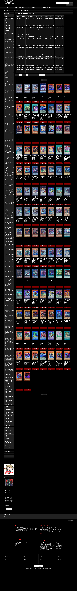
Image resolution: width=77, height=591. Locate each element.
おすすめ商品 (24, 559)
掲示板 (41, 559)
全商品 (6, 15)
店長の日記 (7, 505)
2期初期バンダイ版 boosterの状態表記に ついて (9, 457)
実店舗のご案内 (7, 451)
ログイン (6, 559)
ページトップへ (71, 520)
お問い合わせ (59, 559)
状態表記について (7, 453)
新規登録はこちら (7, 556)
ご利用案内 (58, 556)
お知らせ (41, 556)
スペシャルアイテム (25, 556)
